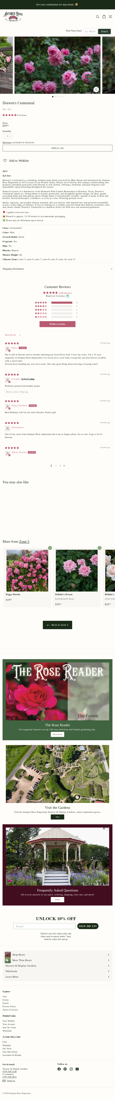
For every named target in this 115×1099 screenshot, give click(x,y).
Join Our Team (9, 1027)
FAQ (5, 1042)
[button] (10, 115)
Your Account (9, 1024)
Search (104, 31)
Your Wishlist (9, 1021)
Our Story (7, 1048)
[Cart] (104, 16)
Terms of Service (10, 1010)
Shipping (7, 142)
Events (6, 1000)
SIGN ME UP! (88, 926)
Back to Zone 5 (59, 624)
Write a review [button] (57, 324)
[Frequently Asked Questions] (57, 857)
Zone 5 (24, 541)
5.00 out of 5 (65, 293)
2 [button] (56, 465)
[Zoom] (96, 89)
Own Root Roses (10, 1052)
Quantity (7, 131)
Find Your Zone (74, 31)
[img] (12, 343)
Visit (58, 817)
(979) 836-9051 (10, 1077)
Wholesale (7, 1031)
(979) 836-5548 (10, 1071)
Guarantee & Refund (12, 1055)
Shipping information (13, 269)
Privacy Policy (9, 1006)
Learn (57, 899)
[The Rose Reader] (57, 691)
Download (57, 734)
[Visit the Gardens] (57, 774)
